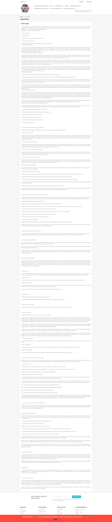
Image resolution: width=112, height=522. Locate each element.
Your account (61, 507)
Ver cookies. (86, 517)
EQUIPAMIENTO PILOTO (70, 8)
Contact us (23, 1)
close (55, 519)
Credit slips (59, 513)
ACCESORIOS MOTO (75, 6)
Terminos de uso (42, 511)
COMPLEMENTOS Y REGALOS (41, 8)
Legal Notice (41, 509)
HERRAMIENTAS (59, 6)
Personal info (60, 509)
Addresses (59, 514)
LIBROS (66, 6)
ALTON (51, 6)
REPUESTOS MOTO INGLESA (41, 6)
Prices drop (22, 509)
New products (23, 511)
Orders (58, 511)
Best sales (22, 513)
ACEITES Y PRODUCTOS (56, 8)
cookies (35, 517)
